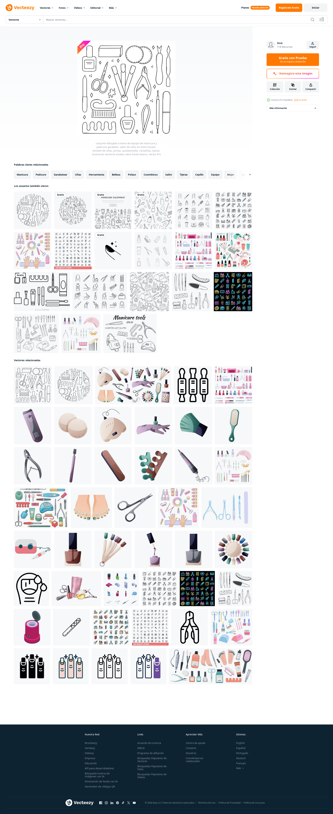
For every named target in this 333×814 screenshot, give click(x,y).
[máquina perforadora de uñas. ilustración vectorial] (32, 549)
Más (111, 7)
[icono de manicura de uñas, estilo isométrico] (32, 627)
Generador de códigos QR (100, 786)
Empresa (90, 758)
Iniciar (315, 7)
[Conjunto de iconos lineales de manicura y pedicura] (193, 210)
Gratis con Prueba (293, 59)
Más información (278, 108)
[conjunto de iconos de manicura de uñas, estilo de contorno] (100, 291)
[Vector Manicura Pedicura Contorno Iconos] (42, 291)
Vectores (45, 7)
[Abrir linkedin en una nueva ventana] (111, 802)
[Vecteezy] (20, 7)
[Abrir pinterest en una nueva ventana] (117, 802)
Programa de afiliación (150, 753)
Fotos (62, 7)
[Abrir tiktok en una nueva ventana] (123, 802)
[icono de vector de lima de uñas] (71, 627)
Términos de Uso (207, 802)
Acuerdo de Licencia (149, 743)
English (240, 743)
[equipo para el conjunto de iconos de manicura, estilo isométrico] (121, 588)
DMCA (141, 748)
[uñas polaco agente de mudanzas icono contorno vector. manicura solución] (31, 588)
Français (241, 763)
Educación (91, 763)
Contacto (191, 748)
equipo (215, 174)
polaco (132, 174)
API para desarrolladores (99, 768)
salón (168, 174)
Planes (245, 7)
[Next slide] (247, 174)
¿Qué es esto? (300, 99)
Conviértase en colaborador (194, 759)
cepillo (199, 174)
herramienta (96, 174)
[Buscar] (312, 19)
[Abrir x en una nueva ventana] (128, 802)
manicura (22, 174)
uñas (78, 174)
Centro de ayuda (195, 743)
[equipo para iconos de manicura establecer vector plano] (111, 627)
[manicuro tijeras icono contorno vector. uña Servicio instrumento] (189, 627)
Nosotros (191, 753)
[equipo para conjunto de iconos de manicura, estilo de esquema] (233, 210)
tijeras (184, 174)
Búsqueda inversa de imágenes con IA (97, 775)
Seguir (312, 46)
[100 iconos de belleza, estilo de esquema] (73, 250)
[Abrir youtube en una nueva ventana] (134, 802)
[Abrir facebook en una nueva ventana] (100, 802)
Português (242, 753)
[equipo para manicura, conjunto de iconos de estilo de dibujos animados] (193, 250)
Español (240, 748)
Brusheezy (91, 743)
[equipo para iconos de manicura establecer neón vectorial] (233, 291)
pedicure (41, 174)
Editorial (95, 7)
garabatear (60, 174)
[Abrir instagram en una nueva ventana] (106, 802)
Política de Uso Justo (254, 802)
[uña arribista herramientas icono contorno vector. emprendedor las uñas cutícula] (193, 385)
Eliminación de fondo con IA (101, 781)
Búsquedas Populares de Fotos (152, 768)
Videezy (89, 753)
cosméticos (151, 174)
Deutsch (241, 758)
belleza (116, 174)
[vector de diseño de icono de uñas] (113, 250)
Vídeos (78, 7)
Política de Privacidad (230, 802)
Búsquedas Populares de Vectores (152, 759)
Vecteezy (90, 748)
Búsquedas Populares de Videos (152, 776)
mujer (230, 174)
